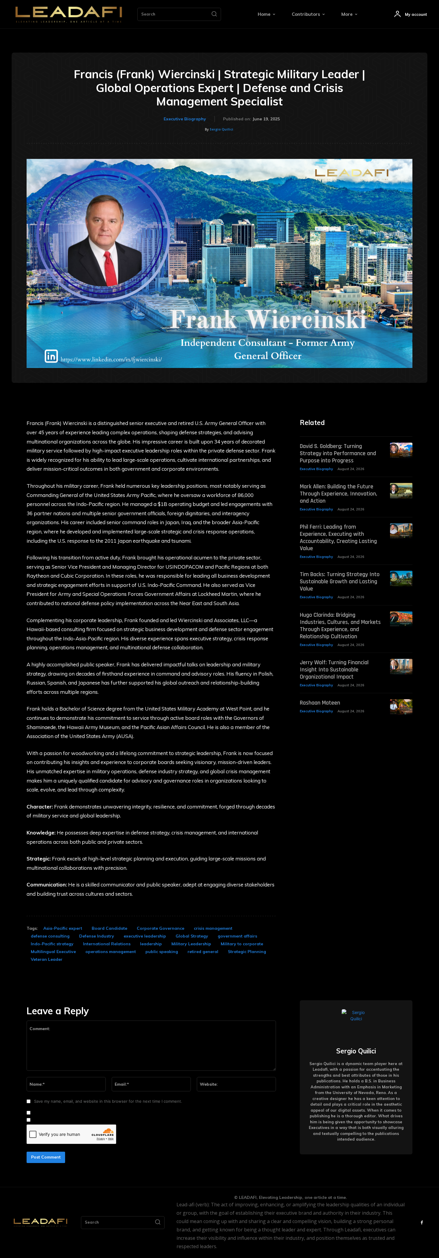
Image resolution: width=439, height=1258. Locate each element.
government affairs (237, 936)
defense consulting (50, 936)
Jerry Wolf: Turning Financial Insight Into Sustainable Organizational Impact (334, 670)
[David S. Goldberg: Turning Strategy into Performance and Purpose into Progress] (401, 450)
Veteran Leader (46, 959)
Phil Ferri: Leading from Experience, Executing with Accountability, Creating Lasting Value (338, 537)
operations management (110, 951)
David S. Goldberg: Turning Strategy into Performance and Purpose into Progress (338, 453)
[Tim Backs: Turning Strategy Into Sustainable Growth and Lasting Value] (401, 579)
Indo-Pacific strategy (52, 943)
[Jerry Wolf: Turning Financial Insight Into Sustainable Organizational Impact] (401, 667)
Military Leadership (191, 943)
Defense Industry (96, 936)
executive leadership (145, 936)
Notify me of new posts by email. (63, 1120)
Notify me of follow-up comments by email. (73, 1112)
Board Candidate (109, 928)
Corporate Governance (160, 928)
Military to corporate (242, 943)
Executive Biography (185, 119)
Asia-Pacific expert (62, 928)
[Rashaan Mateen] (401, 707)
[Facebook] (422, 1222)
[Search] (214, 14)
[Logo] (68, 14)
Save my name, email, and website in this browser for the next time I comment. (108, 1101)
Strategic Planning (247, 951)
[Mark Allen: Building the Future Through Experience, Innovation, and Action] (401, 491)
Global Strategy (192, 936)
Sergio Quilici (221, 129)
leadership (151, 943)
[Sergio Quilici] (356, 1023)
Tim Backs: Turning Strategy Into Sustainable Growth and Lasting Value (340, 581)
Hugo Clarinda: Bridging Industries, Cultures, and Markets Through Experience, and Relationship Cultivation (340, 625)
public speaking (161, 951)
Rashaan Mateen (320, 703)
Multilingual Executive (53, 951)
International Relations (107, 943)
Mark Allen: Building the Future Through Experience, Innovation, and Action (338, 494)
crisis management (213, 928)
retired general (203, 951)
